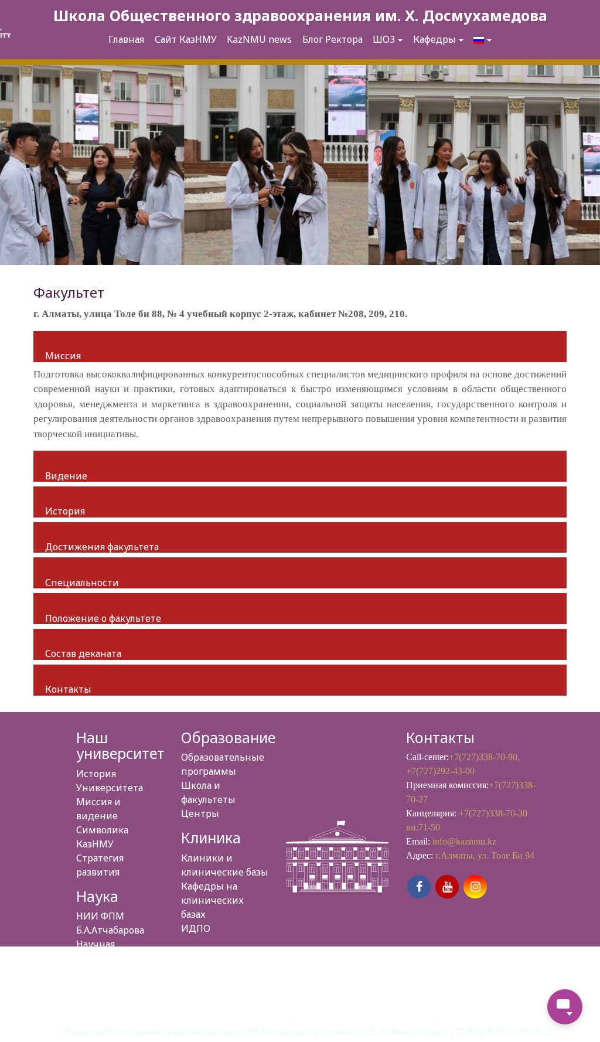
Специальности (82, 582)
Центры (200, 813)
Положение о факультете (103, 618)
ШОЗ (384, 39)
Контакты (68, 689)
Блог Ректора (332, 39)
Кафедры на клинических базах (212, 900)
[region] (300, 165)
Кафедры (434, 39)
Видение (66, 475)
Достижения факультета (102, 546)
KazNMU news (259, 39)
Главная (126, 39)
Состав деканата (83, 653)
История (65, 511)
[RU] (482, 40)
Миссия (63, 355)
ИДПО (195, 928)
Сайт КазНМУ (186, 39)
